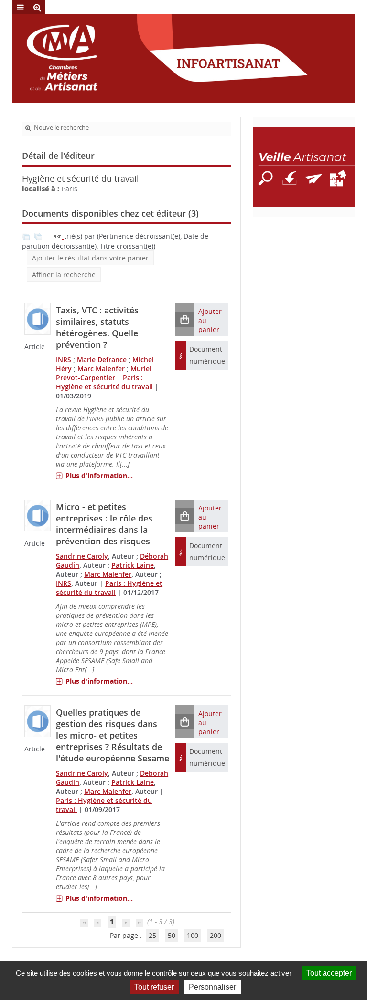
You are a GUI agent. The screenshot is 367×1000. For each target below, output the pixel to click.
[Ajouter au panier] (184, 319)
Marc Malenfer (101, 368)
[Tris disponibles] (58, 235)
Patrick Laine (132, 565)
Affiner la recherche (64, 274)
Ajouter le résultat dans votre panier (90, 257)
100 (192, 935)
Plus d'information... (99, 475)
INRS (63, 359)
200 (215, 935)
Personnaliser (212, 987)
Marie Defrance (102, 359)
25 (152, 935)
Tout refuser (154, 987)
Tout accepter (329, 973)
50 (171, 935)
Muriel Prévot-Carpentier (103, 373)
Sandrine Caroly (82, 556)
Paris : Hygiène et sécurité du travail (104, 382)
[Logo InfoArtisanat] (304, 167)
